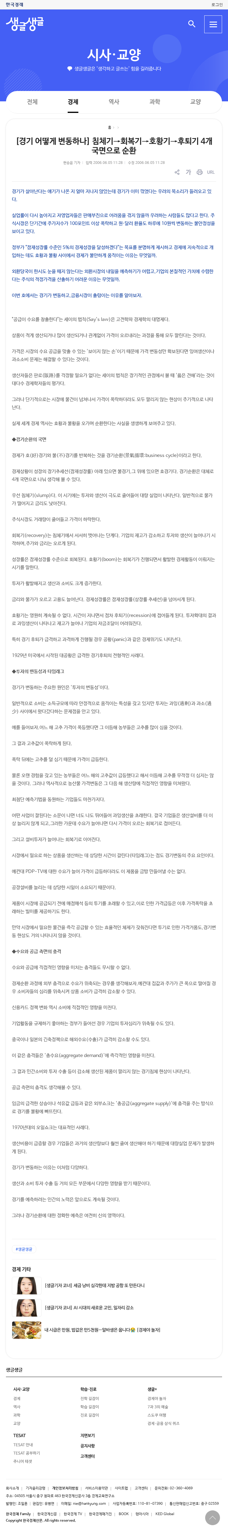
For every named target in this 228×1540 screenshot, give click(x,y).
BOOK (124, 1514)
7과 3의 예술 (158, 1407)
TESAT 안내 (23, 1445)
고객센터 (141, 1488)
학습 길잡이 (89, 1407)
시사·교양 (114, 55)
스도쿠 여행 (157, 1415)
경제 (73, 101)
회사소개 (12, 1488)
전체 (32, 101)
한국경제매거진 (100, 1514)
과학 (155, 102)
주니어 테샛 (22, 1461)
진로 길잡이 (89, 1415)
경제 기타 (21, 1269)
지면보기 (87, 1435)
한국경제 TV (73, 1514)
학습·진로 (88, 1389)
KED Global (165, 1514)
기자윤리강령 (35, 1488)
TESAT (19, 1435)
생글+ (152, 1389)
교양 (195, 102)
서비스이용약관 (96, 1488)
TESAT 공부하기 (26, 1453)
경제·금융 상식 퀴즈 (164, 1423)
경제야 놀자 (157, 1399)
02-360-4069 (181, 1488)
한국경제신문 (47, 1514)
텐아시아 (142, 1514)
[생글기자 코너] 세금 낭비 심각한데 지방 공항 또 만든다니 (95, 1285)
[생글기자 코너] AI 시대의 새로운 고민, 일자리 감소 (89, 1307)
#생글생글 (24, 1249)
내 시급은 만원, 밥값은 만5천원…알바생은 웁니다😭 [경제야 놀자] (103, 1330)
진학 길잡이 (89, 1399)
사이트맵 (121, 1488)
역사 (114, 101)
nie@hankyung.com (89, 1504)
